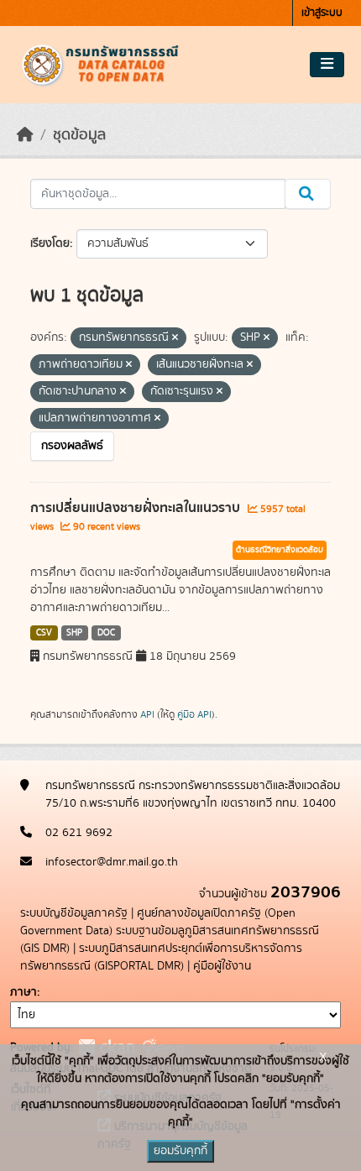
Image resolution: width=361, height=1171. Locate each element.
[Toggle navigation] (327, 64)
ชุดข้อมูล (79, 135)
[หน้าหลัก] (25, 135)
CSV (44, 633)
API (147, 714)
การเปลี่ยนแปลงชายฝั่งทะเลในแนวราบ (136, 508)
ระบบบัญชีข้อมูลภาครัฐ (74, 913)
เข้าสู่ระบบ (322, 13)
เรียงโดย (50, 243)
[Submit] (308, 194)
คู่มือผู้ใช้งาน (222, 966)
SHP (74, 633)
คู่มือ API (194, 714)
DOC (106, 633)
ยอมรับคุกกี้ (180, 1150)
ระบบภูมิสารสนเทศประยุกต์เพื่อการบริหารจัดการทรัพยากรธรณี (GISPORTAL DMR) (161, 957)
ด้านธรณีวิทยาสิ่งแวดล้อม (279, 550)
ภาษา (23, 992)
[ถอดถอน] (175, 338)
